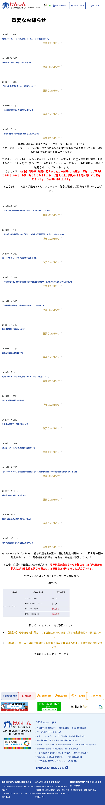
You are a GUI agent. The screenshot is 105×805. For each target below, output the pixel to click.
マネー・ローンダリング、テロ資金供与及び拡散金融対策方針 (61, 736)
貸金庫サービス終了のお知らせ (14, 495)
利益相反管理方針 (79, 728)
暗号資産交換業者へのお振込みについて (17, 542)
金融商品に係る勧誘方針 (46, 728)
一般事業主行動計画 (74, 757)
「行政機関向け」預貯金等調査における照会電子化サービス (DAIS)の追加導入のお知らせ (37, 281)
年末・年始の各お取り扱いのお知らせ (16, 519)
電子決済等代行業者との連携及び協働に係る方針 (76, 744)
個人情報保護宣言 (44, 740)
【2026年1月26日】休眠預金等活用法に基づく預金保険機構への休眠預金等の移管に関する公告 (39, 471)
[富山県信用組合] (22, 7)
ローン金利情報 (80, 696)
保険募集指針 (64, 728)
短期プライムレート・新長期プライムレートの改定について (25, 38)
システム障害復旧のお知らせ (13, 400)
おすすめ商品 (97, 696)
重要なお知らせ (51, 43)
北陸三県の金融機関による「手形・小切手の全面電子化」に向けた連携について (33, 234)
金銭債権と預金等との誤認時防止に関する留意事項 (57, 748)
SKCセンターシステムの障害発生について (18, 447)
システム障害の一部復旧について (15, 424)
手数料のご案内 (45, 696)
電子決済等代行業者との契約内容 (50, 757)
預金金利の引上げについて (12, 352)
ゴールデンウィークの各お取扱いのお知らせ (19, 258)
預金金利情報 (62, 696)
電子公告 (28, 696)
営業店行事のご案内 (11, 697)
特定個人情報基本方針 (46, 744)
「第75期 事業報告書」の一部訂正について (19, 86)
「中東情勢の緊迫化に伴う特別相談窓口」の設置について (24, 305)
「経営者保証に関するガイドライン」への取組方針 (57, 761)
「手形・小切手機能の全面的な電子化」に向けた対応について (26, 210)
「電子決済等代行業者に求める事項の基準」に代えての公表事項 (62, 752)
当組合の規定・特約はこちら (50, 767)
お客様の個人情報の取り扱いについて (69, 740)
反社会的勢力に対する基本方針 (49, 732)
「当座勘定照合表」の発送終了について (17, 109)
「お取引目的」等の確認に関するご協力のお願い (21, 133)
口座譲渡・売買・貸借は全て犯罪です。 (17, 62)
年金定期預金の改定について (13, 329)
